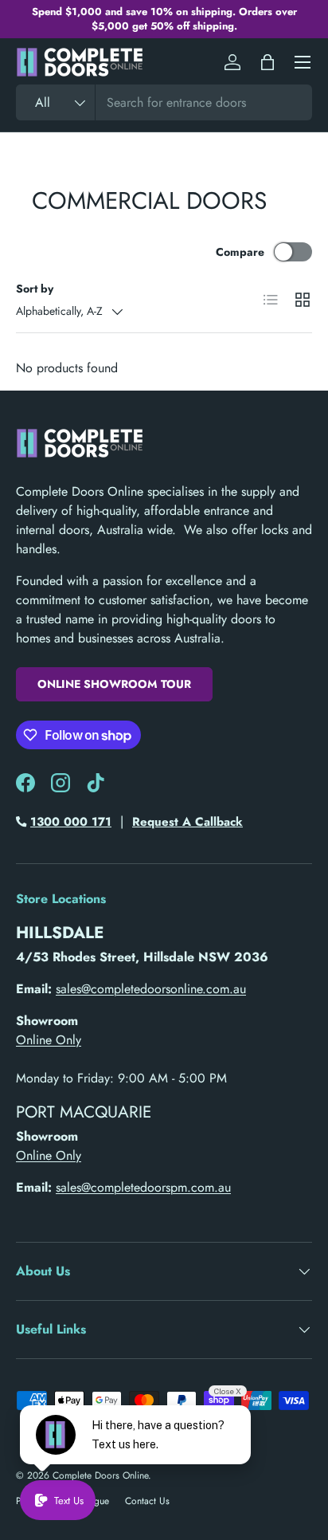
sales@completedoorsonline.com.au (151, 989)
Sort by (34, 289)
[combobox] (164, 102)
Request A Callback (187, 822)
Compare (240, 252)
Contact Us (147, 1501)
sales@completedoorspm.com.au (143, 1187)
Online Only (48, 1040)
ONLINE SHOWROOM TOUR (114, 684)
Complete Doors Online (100, 1475)
